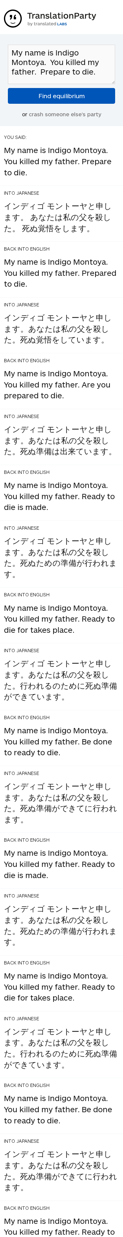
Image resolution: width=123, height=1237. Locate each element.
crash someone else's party (65, 114)
